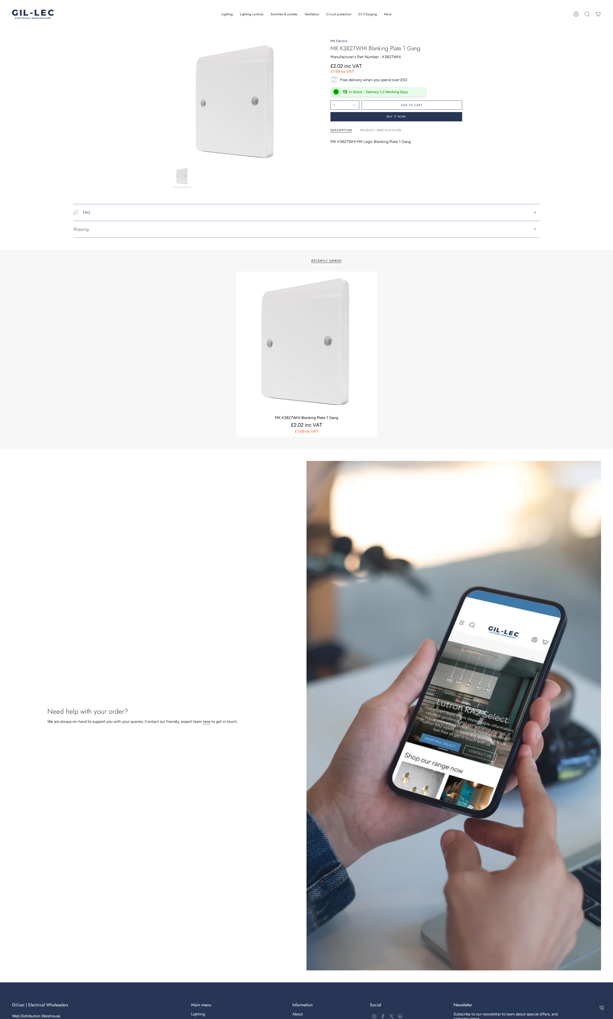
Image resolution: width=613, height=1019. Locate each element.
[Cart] (598, 14)
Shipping (81, 229)
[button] (227, 14)
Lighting (198, 1014)
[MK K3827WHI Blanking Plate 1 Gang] (306, 342)
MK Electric (339, 41)
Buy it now (396, 116)
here (206, 721)
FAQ (86, 212)
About (297, 1014)
